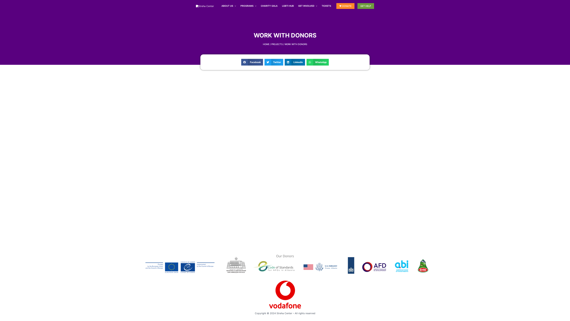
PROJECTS (277, 44)
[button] (252, 62)
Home (266, 44)
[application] (234, 6)
